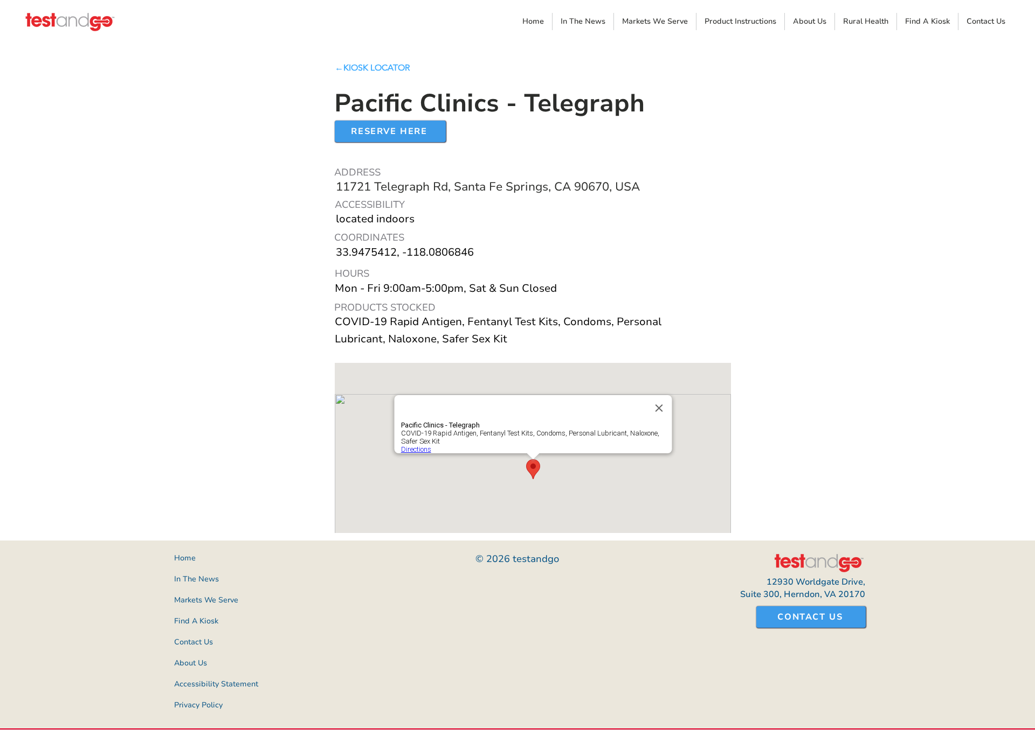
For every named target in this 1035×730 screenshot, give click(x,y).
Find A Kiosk (196, 621)
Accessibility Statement (213, 684)
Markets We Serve (206, 600)
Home (185, 558)
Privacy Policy (198, 705)
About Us (190, 663)
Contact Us (193, 642)
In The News (196, 579)
